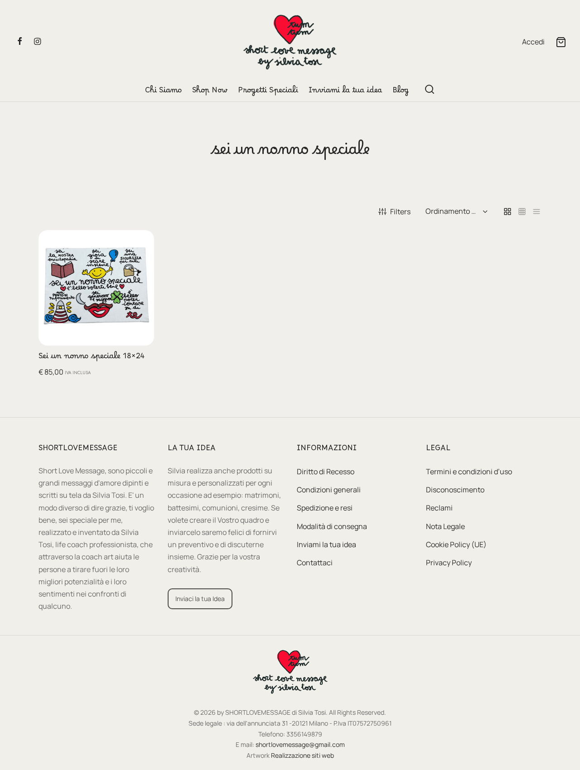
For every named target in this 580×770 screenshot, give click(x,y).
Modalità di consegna (332, 526)
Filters (400, 212)
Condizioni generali (329, 490)
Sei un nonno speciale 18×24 (92, 358)
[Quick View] (140, 265)
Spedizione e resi (325, 508)
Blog (400, 92)
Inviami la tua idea (345, 92)
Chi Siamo (163, 92)
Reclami (439, 508)
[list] (536, 212)
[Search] (429, 89)
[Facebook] (20, 42)
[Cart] (561, 42)
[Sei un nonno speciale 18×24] (96, 288)
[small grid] (522, 212)
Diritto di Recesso (325, 471)
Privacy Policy (449, 563)
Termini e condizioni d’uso (469, 471)
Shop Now (209, 92)
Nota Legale (445, 526)
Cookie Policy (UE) (456, 544)
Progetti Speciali (268, 92)
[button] (140, 244)
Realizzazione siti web (302, 755)
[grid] (507, 212)
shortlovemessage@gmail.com (300, 744)
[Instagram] (37, 42)
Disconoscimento (455, 490)
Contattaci (315, 563)
